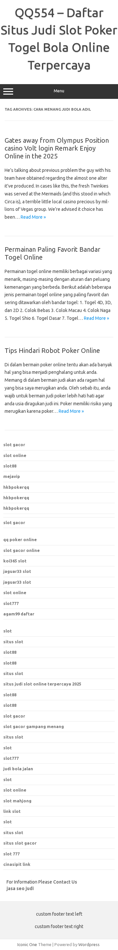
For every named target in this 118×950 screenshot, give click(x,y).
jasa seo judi (20, 888)
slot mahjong (17, 800)
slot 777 (11, 853)
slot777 (11, 603)
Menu (59, 90)
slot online (14, 455)
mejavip (11, 476)
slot (7, 631)
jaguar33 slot (17, 571)
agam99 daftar (18, 614)
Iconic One (27, 944)
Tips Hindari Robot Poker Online (52, 350)
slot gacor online (21, 550)
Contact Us (65, 882)
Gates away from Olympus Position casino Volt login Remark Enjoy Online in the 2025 (57, 148)
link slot (12, 811)
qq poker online (20, 539)
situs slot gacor (20, 843)
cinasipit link (16, 864)
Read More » (33, 217)
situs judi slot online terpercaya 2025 (42, 684)
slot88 (9, 466)
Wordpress (89, 944)
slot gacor (14, 444)
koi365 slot (15, 560)
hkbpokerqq (16, 487)
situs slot (13, 641)
